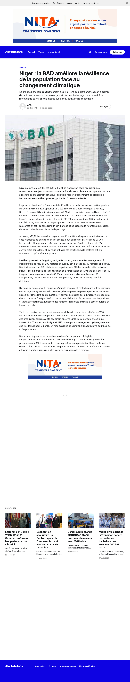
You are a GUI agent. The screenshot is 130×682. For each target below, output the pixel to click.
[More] (64, 52)
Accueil (31, 52)
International (54, 52)
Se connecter (101, 52)
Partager (104, 106)
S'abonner (117, 52)
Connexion (40, 666)
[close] (127, 3)
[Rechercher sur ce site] (90, 52)
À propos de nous (68, 666)
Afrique (22, 68)
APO (29, 105)
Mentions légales (87, 666)
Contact (52, 666)
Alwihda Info (14, 52)
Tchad (41, 52)
